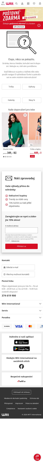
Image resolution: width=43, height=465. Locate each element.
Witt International (11, 303)
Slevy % (32, 100)
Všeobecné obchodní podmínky (15, 398)
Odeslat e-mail (15, 268)
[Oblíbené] (34, 3)
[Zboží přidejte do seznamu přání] (25, 115)
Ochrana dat (34, 398)
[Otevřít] (39, 25)
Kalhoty (32, 86)
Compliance (10, 408)
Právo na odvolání (32, 403)
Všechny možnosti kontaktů (17, 274)
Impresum (19, 403)
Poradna (6, 317)
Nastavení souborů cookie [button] (27, 408)
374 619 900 (9, 295)
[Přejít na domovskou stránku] (9, 3)
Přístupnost (8, 403)
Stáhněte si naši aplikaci (21, 336)
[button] (3, 3)
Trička (11, 86)
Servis (5, 310)
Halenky (11, 100)
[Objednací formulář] (28, 3)
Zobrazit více (15, 241)
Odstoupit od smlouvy (21, 392)
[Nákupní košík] (40, 3)
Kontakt (6, 260)
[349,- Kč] (15, 129)
